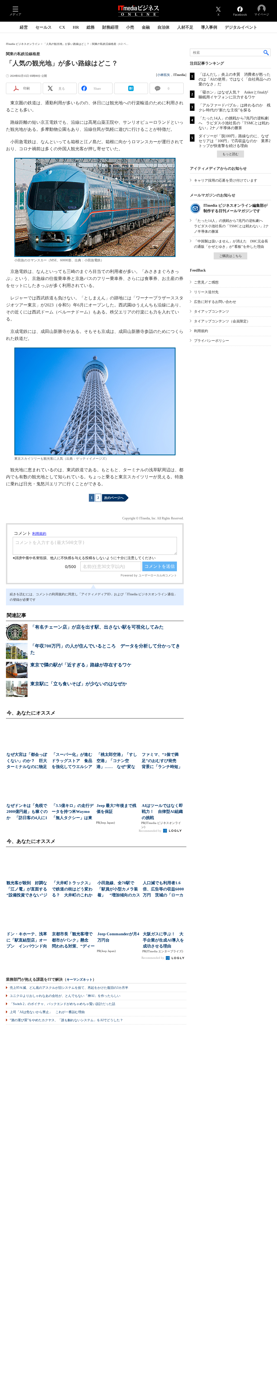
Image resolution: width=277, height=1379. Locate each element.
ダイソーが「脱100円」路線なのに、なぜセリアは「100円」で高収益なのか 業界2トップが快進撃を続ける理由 (235, 141)
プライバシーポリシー (211, 341)
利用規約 (201, 331)
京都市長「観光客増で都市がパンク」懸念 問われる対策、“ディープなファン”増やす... (73, 940)
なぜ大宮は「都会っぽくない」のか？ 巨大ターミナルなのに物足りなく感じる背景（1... (27, 761)
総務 (91, 27)
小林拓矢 (163, 75)
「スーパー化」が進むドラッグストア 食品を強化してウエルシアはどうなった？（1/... (72, 761)
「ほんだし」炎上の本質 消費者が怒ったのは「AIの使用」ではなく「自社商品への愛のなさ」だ (235, 79)
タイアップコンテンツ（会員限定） (222, 321)
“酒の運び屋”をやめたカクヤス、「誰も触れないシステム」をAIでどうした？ (66, 1020)
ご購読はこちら (230, 256)
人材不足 (185, 27)
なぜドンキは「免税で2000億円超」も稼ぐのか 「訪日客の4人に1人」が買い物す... (27, 812)
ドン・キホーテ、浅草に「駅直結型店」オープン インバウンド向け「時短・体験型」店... (26, 940)
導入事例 (209, 27)
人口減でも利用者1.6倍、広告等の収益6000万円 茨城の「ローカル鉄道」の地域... (163, 889)
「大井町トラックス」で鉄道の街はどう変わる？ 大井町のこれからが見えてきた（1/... (72, 889)
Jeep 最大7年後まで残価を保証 (116, 808)
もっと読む (230, 154)
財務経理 (110, 27)
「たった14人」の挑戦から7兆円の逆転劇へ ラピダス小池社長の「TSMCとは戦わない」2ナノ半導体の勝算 (234, 123)
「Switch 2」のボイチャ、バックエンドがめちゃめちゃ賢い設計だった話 (62, 1004)
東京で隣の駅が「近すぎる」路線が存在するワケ (80, 664)
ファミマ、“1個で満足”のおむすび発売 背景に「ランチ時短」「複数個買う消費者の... (162, 761)
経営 (24, 27)
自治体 (163, 27)
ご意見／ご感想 (206, 282)
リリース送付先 (206, 292)
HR (76, 27)
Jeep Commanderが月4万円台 (118, 937)
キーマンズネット (80, 979)
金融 (146, 27)
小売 (130, 27)
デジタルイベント (241, 27)
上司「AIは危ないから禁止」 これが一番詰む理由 (47, 1012)
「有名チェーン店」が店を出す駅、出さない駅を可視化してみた (97, 627)
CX (62, 27)
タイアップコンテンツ (211, 311)
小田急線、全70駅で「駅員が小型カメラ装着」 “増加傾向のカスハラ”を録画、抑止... (118, 889)
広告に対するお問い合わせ (215, 302)
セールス (43, 27)
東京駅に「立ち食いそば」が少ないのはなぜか (78, 683)
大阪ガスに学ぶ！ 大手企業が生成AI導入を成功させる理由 (163, 940)
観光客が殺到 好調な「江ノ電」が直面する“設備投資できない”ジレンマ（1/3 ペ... (26, 889)
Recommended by (150, 830)
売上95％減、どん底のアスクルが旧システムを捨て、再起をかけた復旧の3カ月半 (69, 988)
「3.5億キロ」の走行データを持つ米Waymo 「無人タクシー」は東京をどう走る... (73, 812)
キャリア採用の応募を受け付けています (225, 180)
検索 (266, 52)
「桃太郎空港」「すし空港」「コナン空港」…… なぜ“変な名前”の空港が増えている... (117, 761)
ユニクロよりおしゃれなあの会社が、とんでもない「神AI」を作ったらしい (65, 996)
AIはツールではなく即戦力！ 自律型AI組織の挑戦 (162, 811)
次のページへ (114, 498)
